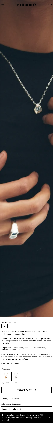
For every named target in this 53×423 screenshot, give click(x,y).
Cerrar (48, 417)
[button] (4, 4)
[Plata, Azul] (15, 376)
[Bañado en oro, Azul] (5, 376)
